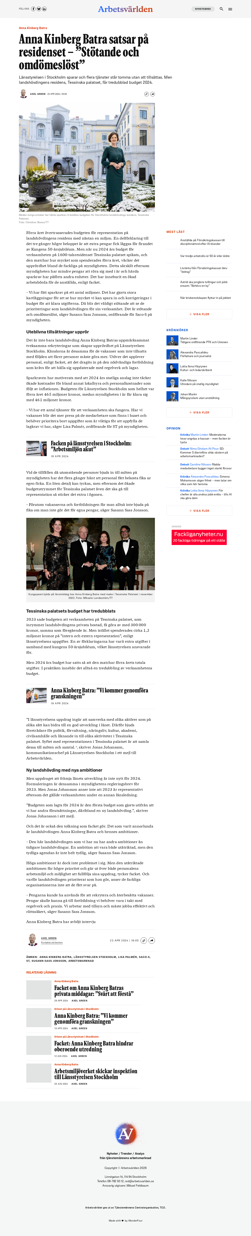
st (28, 961)
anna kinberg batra (56, 957)
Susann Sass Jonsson (49, 961)
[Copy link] (146, 94)
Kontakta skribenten (52, 943)
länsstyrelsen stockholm (95, 957)
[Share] (152, 94)
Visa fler (201, 314)
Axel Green (38, 94)
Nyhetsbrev (203, 9)
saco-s (145, 957)
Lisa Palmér (128, 957)
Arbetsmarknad (81, 961)
